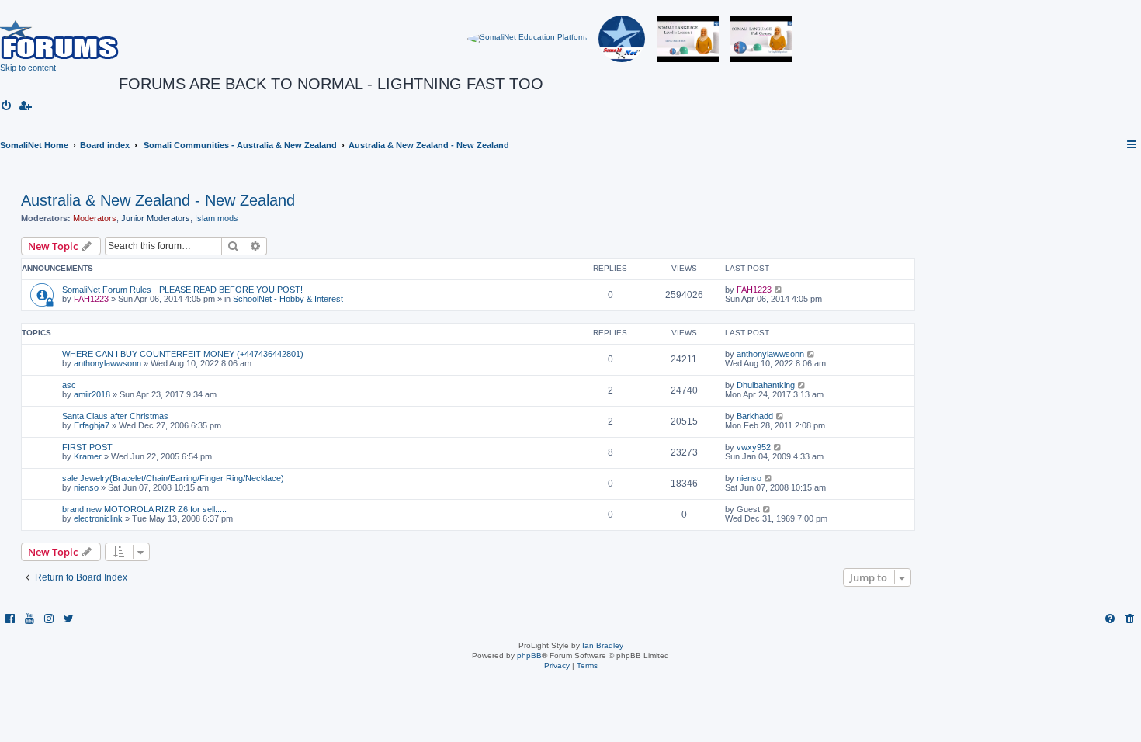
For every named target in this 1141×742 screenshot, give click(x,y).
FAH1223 (91, 298)
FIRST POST (87, 447)
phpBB (529, 655)
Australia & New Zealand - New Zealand (158, 200)
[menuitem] (7, 106)
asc (69, 385)
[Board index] (59, 39)
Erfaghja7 (91, 425)
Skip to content (28, 67)
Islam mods (216, 218)
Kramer (88, 456)
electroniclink (98, 518)
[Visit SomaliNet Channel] (527, 39)
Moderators (94, 218)
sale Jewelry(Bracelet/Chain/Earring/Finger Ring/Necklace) (173, 478)
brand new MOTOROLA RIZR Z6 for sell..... (144, 509)
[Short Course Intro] (761, 39)
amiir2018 (92, 394)
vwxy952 (754, 447)
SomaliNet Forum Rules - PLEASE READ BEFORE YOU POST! (182, 289)
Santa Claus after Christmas (115, 416)
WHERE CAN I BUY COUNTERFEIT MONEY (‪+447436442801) (182, 354)
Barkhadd (755, 416)
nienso (86, 487)
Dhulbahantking (766, 385)
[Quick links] (1132, 145)
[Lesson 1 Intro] (688, 39)
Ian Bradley (602, 645)
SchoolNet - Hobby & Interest (288, 298)
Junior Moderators (155, 218)
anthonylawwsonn (107, 363)
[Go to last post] (779, 289)
